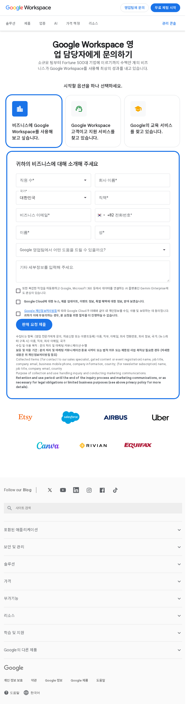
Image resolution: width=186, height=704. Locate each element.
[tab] (34, 121)
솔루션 (11, 23)
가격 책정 (73, 23)
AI (55, 23)
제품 (27, 23)
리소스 (93, 23)
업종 (42, 23)
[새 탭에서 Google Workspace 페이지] (29, 8)
